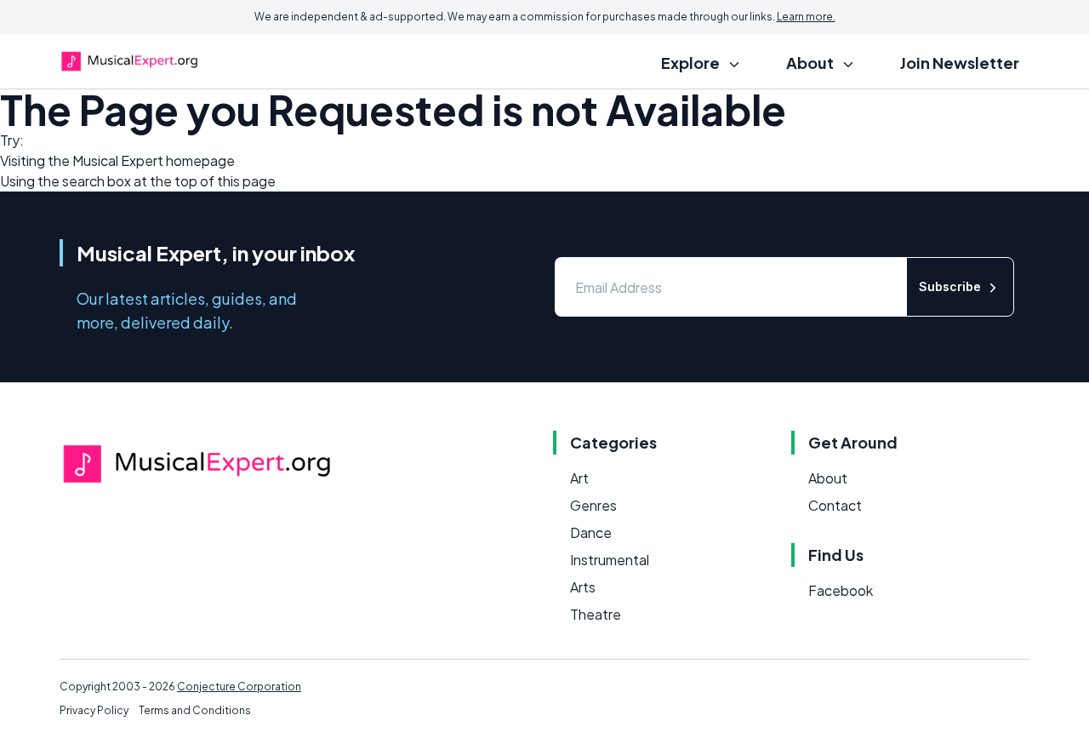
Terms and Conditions (195, 710)
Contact (835, 505)
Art (579, 478)
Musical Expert (117, 160)
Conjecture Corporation (239, 686)
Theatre (595, 614)
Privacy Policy (94, 710)
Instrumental (609, 560)
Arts (583, 587)
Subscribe (950, 286)
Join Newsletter (959, 62)
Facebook (840, 590)
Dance (591, 532)
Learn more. (806, 16)
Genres (593, 505)
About (827, 478)
